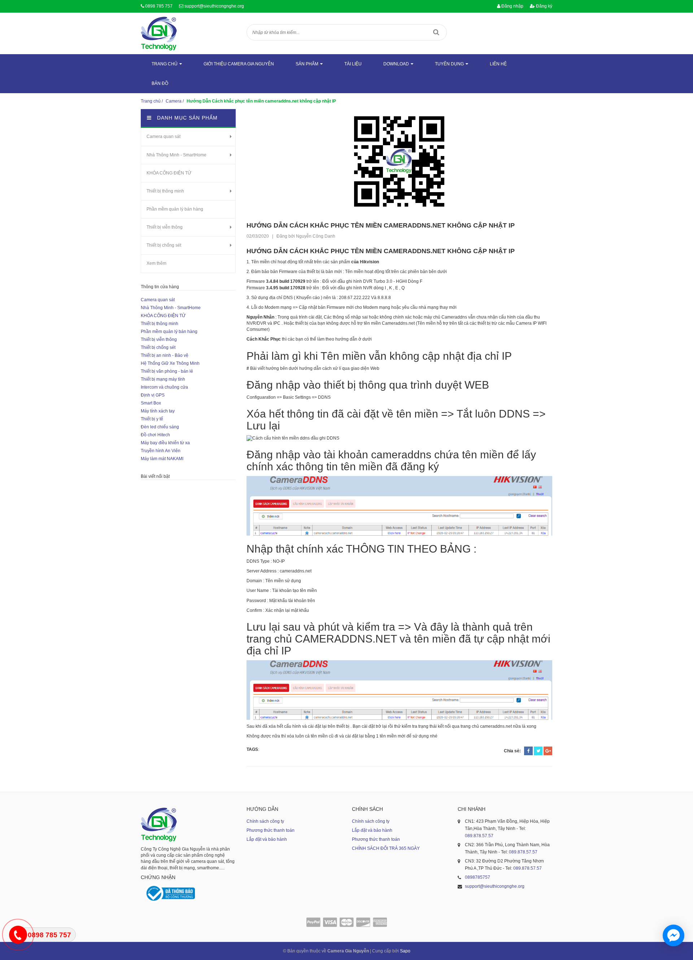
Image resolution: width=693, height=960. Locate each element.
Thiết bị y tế (152, 418)
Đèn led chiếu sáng (160, 426)
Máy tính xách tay (158, 411)
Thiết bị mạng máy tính (163, 379)
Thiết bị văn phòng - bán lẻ (167, 371)
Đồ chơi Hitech (155, 434)
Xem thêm (156, 263)
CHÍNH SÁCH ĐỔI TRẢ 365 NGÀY (386, 848)
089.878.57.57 (479, 835)
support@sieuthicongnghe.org (214, 6)
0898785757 (477, 877)
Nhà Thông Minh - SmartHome (176, 154)
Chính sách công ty (265, 821)
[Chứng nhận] (169, 893)
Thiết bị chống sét (164, 245)
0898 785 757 (159, 6)
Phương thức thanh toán (271, 830)
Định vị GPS (153, 395)
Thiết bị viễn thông (165, 227)
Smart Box (151, 403)
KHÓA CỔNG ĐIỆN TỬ (169, 173)
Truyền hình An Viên (160, 450)
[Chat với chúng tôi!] (673, 935)
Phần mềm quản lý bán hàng (175, 209)
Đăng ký (543, 6)
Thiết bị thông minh (165, 191)
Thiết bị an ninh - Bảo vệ (164, 355)
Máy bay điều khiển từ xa (165, 442)
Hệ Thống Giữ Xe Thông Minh (170, 363)
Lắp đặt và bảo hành (267, 839)
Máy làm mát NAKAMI (162, 458)
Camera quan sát (163, 136)
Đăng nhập (511, 6)
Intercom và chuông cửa (164, 387)
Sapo (405, 950)
